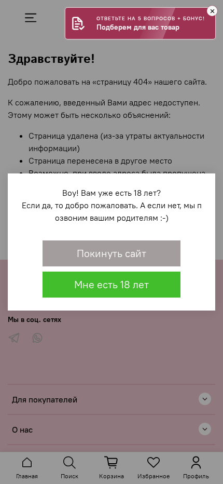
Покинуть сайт (111, 253)
